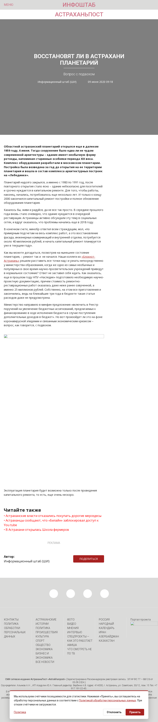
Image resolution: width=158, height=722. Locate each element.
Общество (43, 645)
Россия (104, 619)
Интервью (74, 632)
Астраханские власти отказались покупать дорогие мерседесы (53, 516)
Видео (71, 623)
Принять (134, 712)
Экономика (44, 649)
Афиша (72, 645)
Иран (102, 632)
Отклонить (114, 712)
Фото (71, 619)
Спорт (40, 640)
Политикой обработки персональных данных (107, 700)
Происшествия (47, 632)
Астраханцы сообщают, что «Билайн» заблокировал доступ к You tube (51, 522)
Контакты (11, 619)
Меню (8, 5)
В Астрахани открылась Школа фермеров (37, 529)
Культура (42, 636)
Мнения (73, 628)
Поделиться (88, 559)
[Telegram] (106, 559)
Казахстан (106, 640)
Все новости (45, 661)
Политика (43, 628)
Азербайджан (109, 636)
